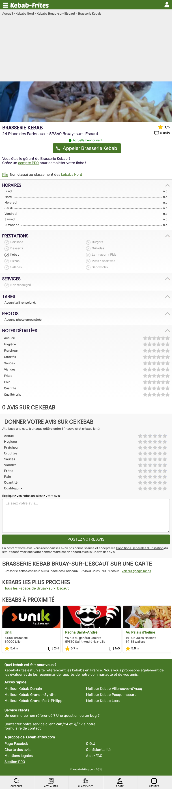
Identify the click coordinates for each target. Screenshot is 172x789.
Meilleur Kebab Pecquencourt (111, 695)
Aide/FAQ (94, 756)
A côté (120, 786)
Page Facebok (16, 743)
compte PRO (28, 163)
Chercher (17, 786)
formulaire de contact (22, 728)
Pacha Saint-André (81, 632)
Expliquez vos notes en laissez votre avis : (31, 496)
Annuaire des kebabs (30, 4)
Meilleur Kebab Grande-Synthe (30, 695)
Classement (85, 786)
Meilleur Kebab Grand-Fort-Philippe (34, 701)
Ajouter (154, 786)
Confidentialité (98, 749)
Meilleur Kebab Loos (103, 701)
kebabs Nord (71, 174)
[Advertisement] (86, 49)
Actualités (51, 786)
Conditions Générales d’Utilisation (139, 548)
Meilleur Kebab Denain (23, 688)
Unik (8, 632)
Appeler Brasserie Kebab (90, 148)
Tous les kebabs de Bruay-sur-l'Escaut (36, 588)
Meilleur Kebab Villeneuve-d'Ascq (114, 688)
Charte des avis (103, 552)
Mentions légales (18, 756)
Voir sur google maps (136, 571)
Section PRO (14, 762)
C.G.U (90, 743)
